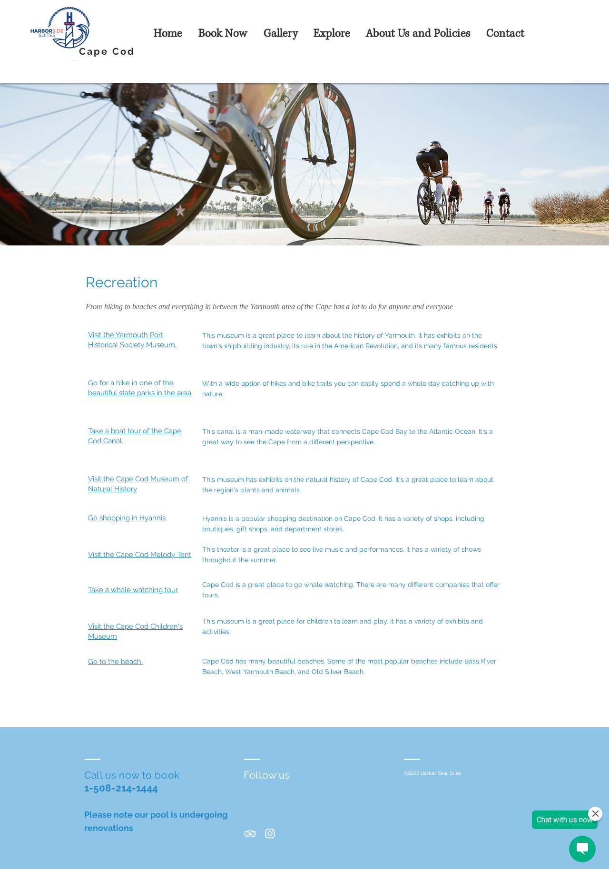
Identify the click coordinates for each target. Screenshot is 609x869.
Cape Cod (107, 51)
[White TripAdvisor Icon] (250, 833)
